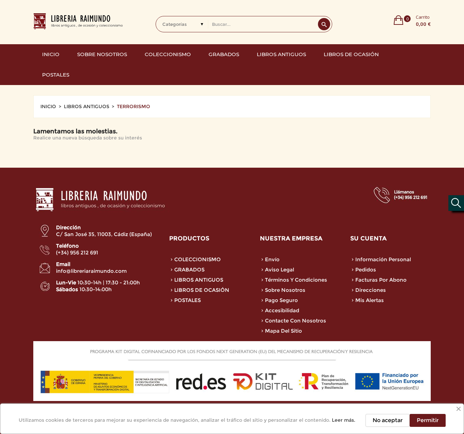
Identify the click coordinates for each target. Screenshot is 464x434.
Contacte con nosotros (295, 320)
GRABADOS (189, 269)
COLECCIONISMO (197, 259)
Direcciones (370, 290)
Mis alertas (369, 300)
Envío (272, 259)
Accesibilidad (282, 310)
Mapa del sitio (283, 331)
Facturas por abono (381, 280)
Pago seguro (281, 300)
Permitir (428, 420)
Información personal (383, 259)
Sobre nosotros (285, 290)
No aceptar (388, 420)
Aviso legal (279, 269)
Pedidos (365, 269)
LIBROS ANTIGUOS (198, 280)
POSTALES (187, 300)
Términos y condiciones (296, 280)
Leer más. (343, 420)
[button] (412, 20)
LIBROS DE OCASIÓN (201, 290)
